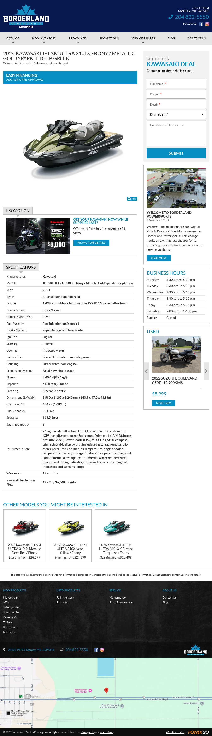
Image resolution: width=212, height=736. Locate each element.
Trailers (7, 622)
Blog (165, 602)
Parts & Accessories (121, 602)
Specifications (21, 267)
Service (115, 590)
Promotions (10, 627)
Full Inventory (65, 597)
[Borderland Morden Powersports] (26, 16)
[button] (146, 371)
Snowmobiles (11, 612)
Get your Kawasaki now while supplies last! (100, 221)
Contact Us (169, 597)
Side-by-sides (11, 607)
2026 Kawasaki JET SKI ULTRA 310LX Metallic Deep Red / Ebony (24, 549)
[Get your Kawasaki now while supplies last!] (38, 236)
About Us (169, 590)
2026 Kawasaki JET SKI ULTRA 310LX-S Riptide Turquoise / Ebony (116, 549)
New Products (14, 590)
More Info (163, 403)
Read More (159, 258)
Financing (9, 632)
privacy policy (87, 732)
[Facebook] (201, 24)
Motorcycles (11, 597)
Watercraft (10, 617)
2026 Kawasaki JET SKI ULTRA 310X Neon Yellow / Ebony (70, 549)
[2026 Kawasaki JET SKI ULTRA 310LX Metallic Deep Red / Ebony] (25, 526)
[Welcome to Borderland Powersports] (176, 188)
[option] (176, 371)
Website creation (175, 732)
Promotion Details (91, 242)
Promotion (17, 210)
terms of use (106, 732)
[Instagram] (207, 24)
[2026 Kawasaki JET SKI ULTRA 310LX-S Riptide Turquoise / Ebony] (116, 526)
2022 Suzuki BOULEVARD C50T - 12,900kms (174, 380)
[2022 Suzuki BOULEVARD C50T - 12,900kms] (176, 354)
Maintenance (117, 597)
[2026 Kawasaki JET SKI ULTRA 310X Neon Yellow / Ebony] (70, 526)
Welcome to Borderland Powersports (169, 214)
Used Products (68, 590)
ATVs (6, 602)
